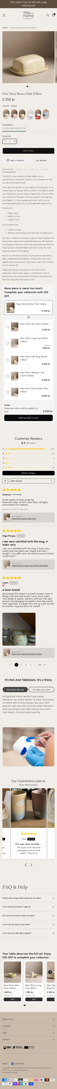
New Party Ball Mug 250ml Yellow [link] (33, 358)
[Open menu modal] (3, 15)
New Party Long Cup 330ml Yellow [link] (34, 340)
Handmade (34, 169)
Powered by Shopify (10, 1072)
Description (7, 169)
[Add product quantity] (14, 141)
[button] (28, 449)
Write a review (28, 473)
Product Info (21, 169)
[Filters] (5, 480)
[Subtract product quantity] (4, 141)
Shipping (45, 169)
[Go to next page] (45, 665)
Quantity (6, 136)
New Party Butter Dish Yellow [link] (32, 304)
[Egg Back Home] (28, 15)
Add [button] (12, 999)
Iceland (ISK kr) (19, 1064)
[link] (10, 307)
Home (5, 28)
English (4, 1064)
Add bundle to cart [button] (28, 418)
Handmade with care (15, 689)
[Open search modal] (47, 15)
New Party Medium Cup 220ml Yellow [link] (32, 374)
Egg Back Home (24, 1068)
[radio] (6, 114)
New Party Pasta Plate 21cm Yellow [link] (34, 390)
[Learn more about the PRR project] (19, 1047)
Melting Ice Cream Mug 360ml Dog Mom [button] (30, 566)
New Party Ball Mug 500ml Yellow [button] (27, 654)
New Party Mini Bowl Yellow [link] (34, 324)
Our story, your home (41, 689)
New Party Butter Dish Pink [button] (24, 518)
